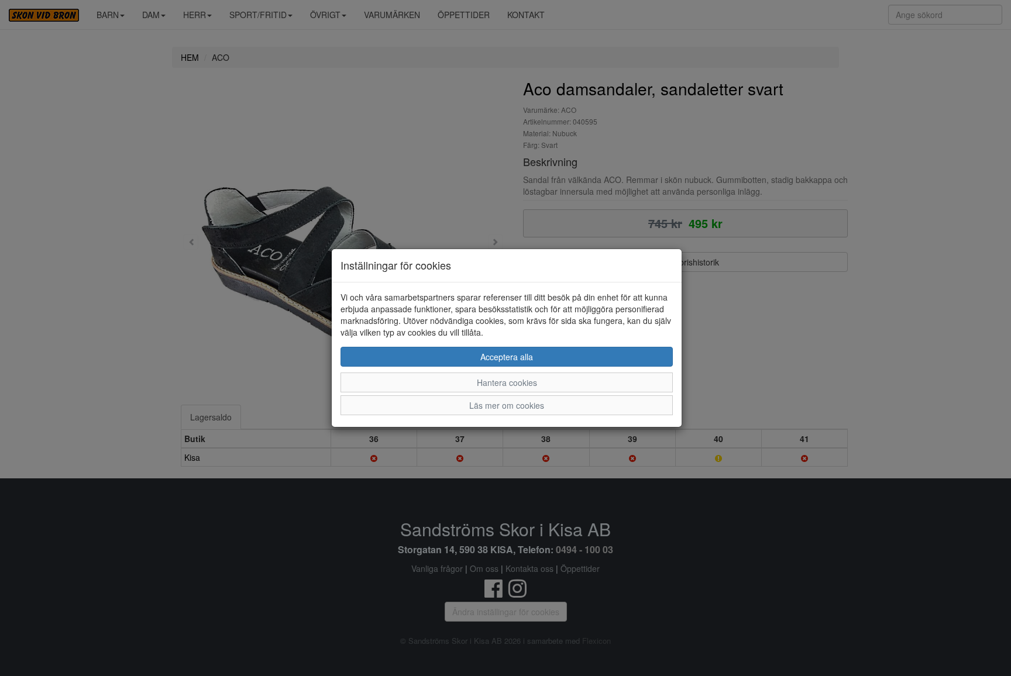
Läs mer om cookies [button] (506, 405)
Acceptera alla (506, 357)
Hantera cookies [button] (507, 382)
